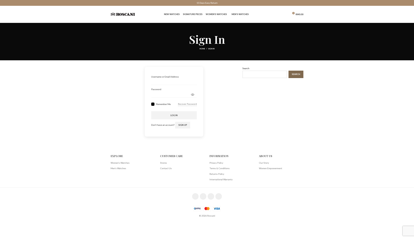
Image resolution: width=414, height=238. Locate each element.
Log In (174, 115)
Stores (163, 162)
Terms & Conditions (219, 168)
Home (202, 49)
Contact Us (166, 168)
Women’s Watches (120, 162)
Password (156, 89)
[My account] (286, 14)
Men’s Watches (118, 168)
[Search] (280, 14)
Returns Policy (216, 174)
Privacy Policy (216, 162)
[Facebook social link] (195, 196)
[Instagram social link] (203, 196)
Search (245, 68)
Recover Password (187, 104)
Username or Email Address (165, 76)
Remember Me (163, 104)
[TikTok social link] (218, 196)
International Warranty (221, 179)
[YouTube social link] (211, 196)
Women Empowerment (270, 168)
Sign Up (182, 125)
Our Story (264, 162)
